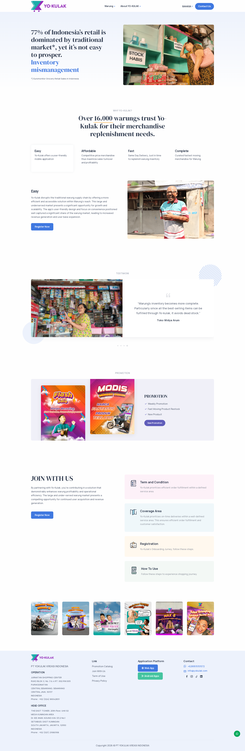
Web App (149, 668)
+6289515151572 (196, 666)
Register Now (42, 226)
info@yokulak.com (197, 670)
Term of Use (98, 676)
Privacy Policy (99, 680)
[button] (117, 345)
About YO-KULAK (130, 6)
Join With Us (98, 671)
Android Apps (151, 676)
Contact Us (204, 6)
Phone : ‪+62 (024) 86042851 (45, 699)
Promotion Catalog (102, 666)
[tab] (52, 158)
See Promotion (154, 423)
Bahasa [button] (186, 6)
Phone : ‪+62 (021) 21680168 (45, 732)
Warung (108, 6)
